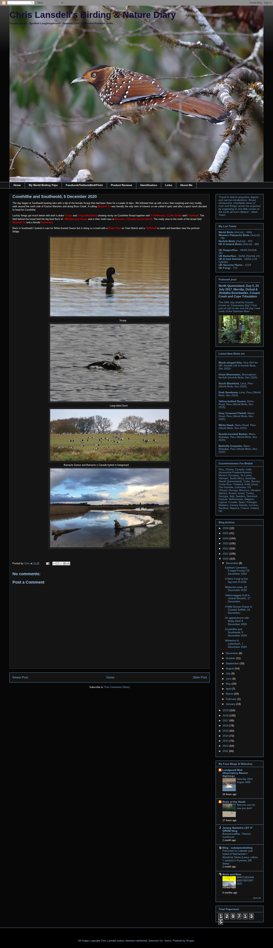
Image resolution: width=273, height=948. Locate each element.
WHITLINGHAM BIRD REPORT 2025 (245, 880)
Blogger (190, 940)
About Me (186, 185)
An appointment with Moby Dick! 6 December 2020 (237, 621)
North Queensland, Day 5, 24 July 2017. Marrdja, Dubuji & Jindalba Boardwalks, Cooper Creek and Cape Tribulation (239, 291)
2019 (226, 710)
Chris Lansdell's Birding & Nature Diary (92, 15)
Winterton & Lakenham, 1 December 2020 (236, 643)
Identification (148, 185)
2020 (226, 558)
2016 (226, 725)
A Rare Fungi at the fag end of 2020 (236, 580)
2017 (226, 720)
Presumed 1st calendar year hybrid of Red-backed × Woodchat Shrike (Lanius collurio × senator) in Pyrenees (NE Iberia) (240, 857)
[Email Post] (47, 563)
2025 (226, 533)
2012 (226, 745)
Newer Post (20, 677)
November (232, 653)
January (231, 703)
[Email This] (54, 563)
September (233, 663)
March (230, 693)
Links (168, 185)
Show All (257, 898)
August (230, 668)
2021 (226, 553)
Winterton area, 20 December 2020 (236, 589)
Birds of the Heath (234, 801)
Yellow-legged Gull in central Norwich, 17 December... (238, 598)
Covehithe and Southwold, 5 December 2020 (236, 632)
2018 (226, 715)
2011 (226, 751)
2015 (226, 730)
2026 (226, 528)
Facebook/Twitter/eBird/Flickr (84, 185)
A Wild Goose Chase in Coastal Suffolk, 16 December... (238, 609)
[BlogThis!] (58, 563)
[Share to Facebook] (65, 563)
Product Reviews (121, 185)
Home (17, 185)
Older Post (200, 677)
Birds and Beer (231, 874)
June (229, 678)
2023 (226, 543)
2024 (226, 538)
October (231, 658)
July (228, 673)
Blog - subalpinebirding (237, 847)
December (232, 563)
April (229, 688)
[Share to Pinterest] (68, 563)
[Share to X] (61, 563)
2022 (226, 548)
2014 (226, 735)
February (231, 698)
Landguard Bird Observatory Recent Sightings (235, 772)
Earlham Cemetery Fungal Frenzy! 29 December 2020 (237, 570)
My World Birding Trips (43, 185)
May (229, 683)
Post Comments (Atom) (117, 687)
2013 (226, 740)
